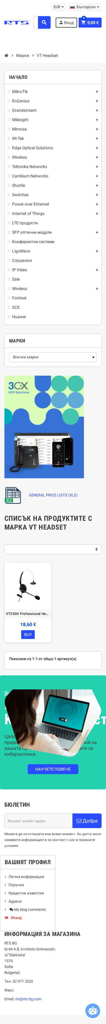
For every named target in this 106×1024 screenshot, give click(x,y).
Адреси (15, 901)
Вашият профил (28, 862)
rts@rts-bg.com (28, 999)
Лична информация (26, 876)
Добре (90, 821)
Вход (66, 22)
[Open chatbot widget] (92, 1010)
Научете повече (53, 769)
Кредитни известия (26, 893)
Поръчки (16, 885)
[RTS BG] (16, 22)
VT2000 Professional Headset (28, 614)
